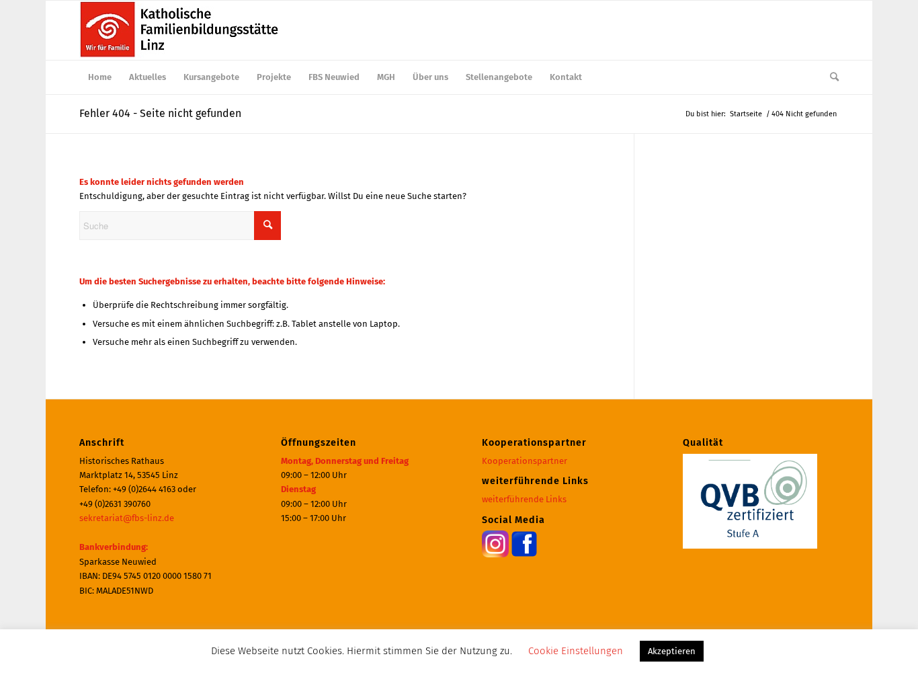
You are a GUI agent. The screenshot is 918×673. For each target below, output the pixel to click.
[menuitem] (99, 77)
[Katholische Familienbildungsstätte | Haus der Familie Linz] (180, 30)
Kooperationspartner (524, 461)
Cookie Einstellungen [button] (575, 651)
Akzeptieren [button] (672, 651)
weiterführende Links (524, 499)
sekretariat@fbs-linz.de (126, 518)
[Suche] (830, 77)
